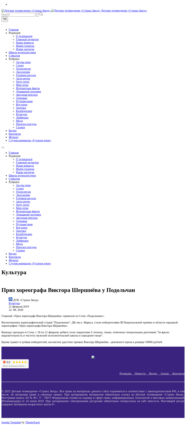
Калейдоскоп (24, 111)
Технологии (23, 68)
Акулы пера (23, 62)
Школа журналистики (22, 52)
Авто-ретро (23, 78)
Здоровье (21, 98)
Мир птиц (22, 85)
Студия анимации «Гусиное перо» (30, 140)
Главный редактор (27, 39)
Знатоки (21, 107)
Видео (13, 130)
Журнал (13, 137)
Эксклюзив (23, 71)
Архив (166, 373)
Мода (19, 120)
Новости (142, 373)
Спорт (20, 65)
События (14, 55)
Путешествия (24, 101)
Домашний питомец (28, 91)
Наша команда (25, 42)
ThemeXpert (32, 422)
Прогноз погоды (26, 124)
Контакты (15, 133)
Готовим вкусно (26, 75)
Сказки (20, 127)
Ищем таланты (25, 45)
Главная (14, 29)
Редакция (127, 373)
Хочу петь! (22, 81)
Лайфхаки (22, 117)
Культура (21, 114)
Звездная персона (27, 94)
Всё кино (21, 104)
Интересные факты (28, 88)
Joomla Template (11, 422)
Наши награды (25, 49)
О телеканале (24, 36)
